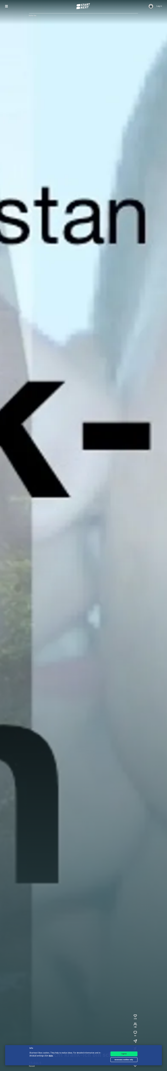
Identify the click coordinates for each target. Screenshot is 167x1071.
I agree (124, 1054)
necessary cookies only (124, 1060)
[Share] (135, 1041)
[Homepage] (83, 6)
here (51, 1056)
